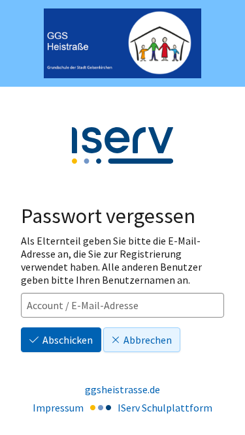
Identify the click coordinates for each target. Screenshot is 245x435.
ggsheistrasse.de (122, 389)
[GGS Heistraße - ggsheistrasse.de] (122, 43)
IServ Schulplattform (165, 407)
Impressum (58, 407)
